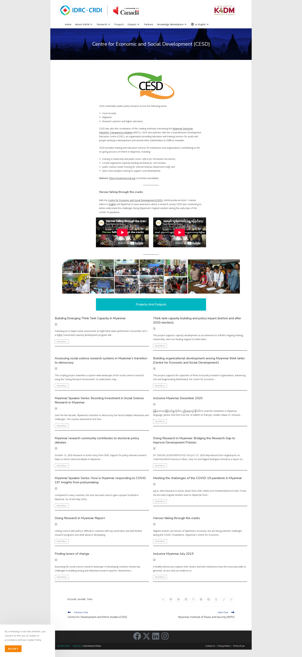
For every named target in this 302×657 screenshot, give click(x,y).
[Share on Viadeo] (224, 599)
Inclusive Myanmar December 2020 (178, 398)
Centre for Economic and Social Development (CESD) (135, 200)
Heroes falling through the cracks (176, 518)
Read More (62, 341)
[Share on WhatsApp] (231, 599)
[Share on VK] (201, 599)
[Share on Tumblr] (216, 599)
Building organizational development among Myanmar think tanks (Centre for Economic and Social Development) (199, 360)
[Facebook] (137, 636)
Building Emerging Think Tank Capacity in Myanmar (90, 318)
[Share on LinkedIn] (186, 599)
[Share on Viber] (193, 599)
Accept (13, 648)
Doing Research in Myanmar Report (80, 518)
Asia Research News (92, 646)
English (112, 204)
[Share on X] (163, 599)
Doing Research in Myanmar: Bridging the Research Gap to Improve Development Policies (194, 440)
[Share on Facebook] (171, 599)
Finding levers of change (72, 554)
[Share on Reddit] (208, 599)
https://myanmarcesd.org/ (122, 178)
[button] (75, 266)
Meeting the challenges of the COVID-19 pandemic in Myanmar (197, 478)
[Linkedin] (156, 636)
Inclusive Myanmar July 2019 (173, 554)
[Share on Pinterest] (178, 599)
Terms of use (239, 646)
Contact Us (210, 646)
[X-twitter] (146, 636)
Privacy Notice (224, 646)
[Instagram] (165, 636)
